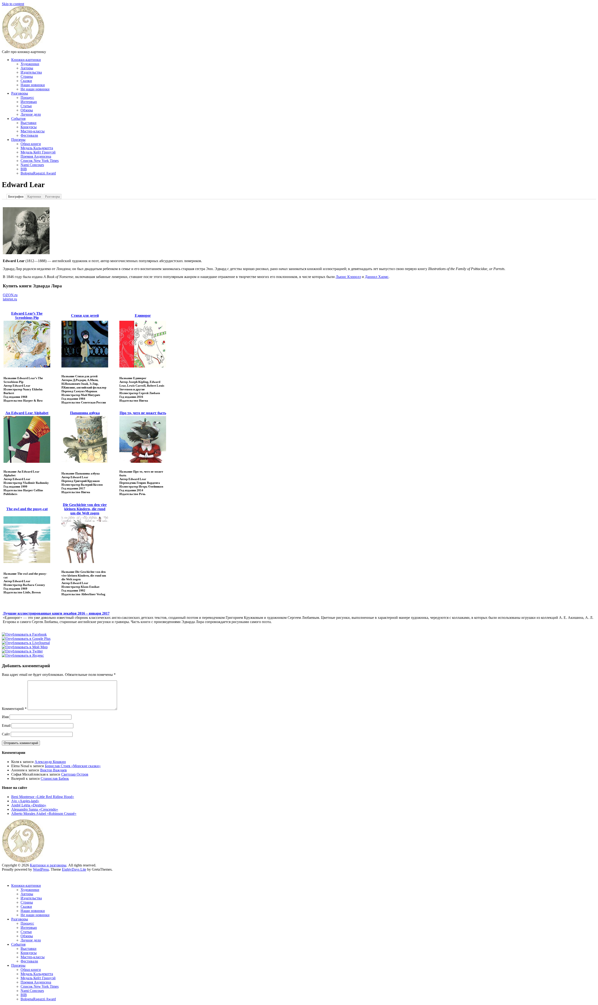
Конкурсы (29, 127)
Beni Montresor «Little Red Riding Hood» (42, 797)
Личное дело (31, 114)
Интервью (29, 102)
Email (6, 725)
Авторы (27, 68)
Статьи (26, 106)
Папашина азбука (85, 413)
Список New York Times (40, 161)
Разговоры (19, 93)
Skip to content (13, 4)
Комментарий (14, 709)
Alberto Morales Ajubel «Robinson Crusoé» (43, 814)
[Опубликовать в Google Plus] (26, 639)
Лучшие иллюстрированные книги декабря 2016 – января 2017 (56, 613)
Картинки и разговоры (48, 865)
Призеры (18, 140)
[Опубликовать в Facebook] (24, 634)
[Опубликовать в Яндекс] (23, 655)
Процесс (27, 98)
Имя (5, 717)
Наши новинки (33, 85)
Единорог (143, 315)
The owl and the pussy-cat (27, 509)
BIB (24, 169)
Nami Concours (32, 165)
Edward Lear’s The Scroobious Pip (27, 315)
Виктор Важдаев (53, 770)
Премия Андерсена (36, 156)
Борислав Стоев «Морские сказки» (73, 766)
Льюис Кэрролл (348, 277)
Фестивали (29, 135)
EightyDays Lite (74, 869)
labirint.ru (10, 299)
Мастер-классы (33, 131)
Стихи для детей (85, 315)
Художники (30, 64)
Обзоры (27, 110)
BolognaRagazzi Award (38, 173)
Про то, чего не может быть (143, 413)
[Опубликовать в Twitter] (22, 651)
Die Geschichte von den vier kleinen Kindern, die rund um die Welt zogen (85, 509)
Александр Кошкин (50, 762)
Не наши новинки (35, 89)
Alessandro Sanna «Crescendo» (34, 809)
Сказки (26, 81)
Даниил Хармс (376, 277)
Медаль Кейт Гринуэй (38, 152)
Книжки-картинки (26, 60)
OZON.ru (10, 295)
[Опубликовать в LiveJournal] (26, 643)
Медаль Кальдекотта (37, 148)
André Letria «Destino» (28, 805)
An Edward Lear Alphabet (26, 413)
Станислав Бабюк (55, 778)
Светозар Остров (74, 774)
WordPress (41, 869)
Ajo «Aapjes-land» (25, 801)
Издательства (31, 72)
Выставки (28, 123)
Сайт (6, 734)
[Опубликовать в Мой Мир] (25, 647)
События (18, 119)
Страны (27, 76)
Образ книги (31, 144)
